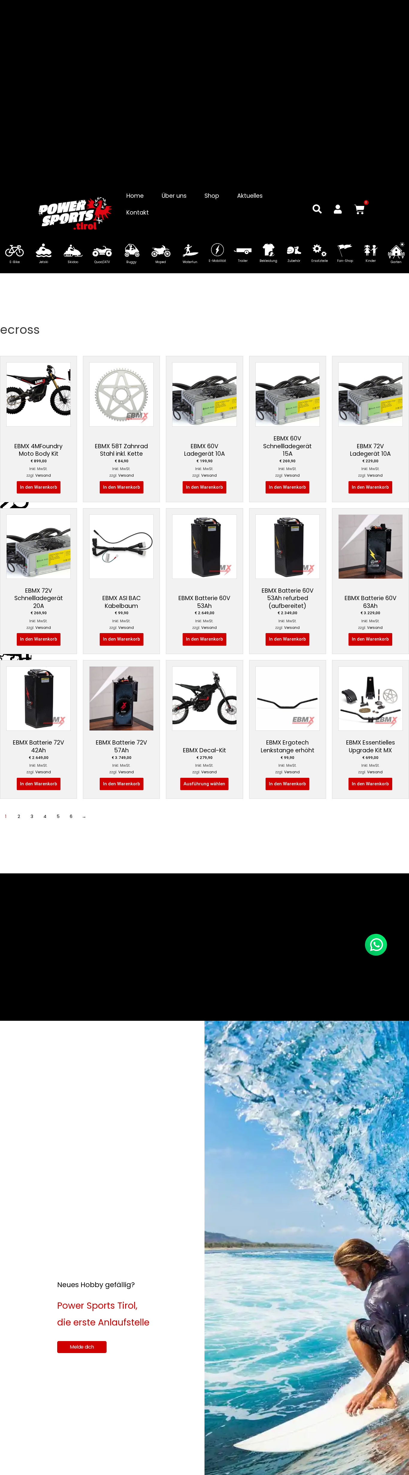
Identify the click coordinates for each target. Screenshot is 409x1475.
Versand (43, 475)
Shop (212, 196)
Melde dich (82, 1346)
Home (135, 196)
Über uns (174, 196)
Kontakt (137, 213)
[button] (317, 209)
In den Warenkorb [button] (38, 487)
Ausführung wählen (204, 783)
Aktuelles (250, 196)
